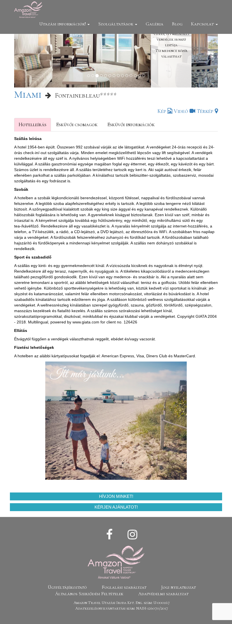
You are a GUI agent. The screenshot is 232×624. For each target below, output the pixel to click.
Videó (182, 111)
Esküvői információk (131, 124)
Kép (162, 111)
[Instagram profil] (132, 535)
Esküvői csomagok (77, 124)
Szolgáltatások (116, 24)
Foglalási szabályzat (124, 587)
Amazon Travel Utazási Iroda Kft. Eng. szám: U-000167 (122, 602)
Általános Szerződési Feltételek (89, 594)
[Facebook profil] (109, 535)
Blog (177, 24)
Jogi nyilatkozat (178, 587)
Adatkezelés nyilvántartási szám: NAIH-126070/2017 (121, 608)
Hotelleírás (32, 124)
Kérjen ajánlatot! (116, 507)
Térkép (206, 111)
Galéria (155, 24)
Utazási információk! (63, 24)
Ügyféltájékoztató (67, 587)
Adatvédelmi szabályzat (163, 594)
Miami (28, 94)
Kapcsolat (203, 24)
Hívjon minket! (116, 496)
